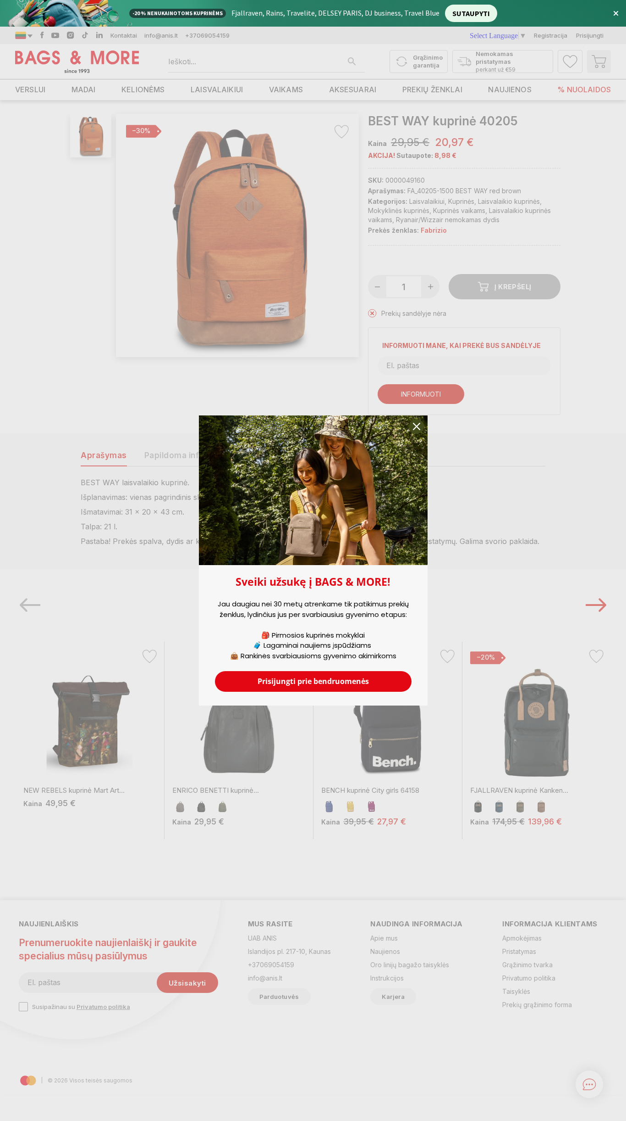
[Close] (417, 426)
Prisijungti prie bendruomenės (313, 681)
